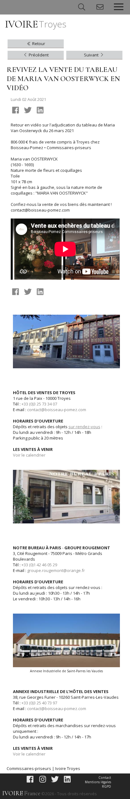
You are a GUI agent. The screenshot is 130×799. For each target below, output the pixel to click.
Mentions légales (98, 782)
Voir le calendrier (29, 455)
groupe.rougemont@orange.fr (56, 570)
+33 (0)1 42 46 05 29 (39, 565)
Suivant (91, 55)
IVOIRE (35, 24)
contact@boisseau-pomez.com (56, 409)
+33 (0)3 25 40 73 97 (39, 703)
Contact (104, 777)
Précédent (38, 55)
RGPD (106, 786)
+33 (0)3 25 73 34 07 (39, 404)
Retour (38, 43)
